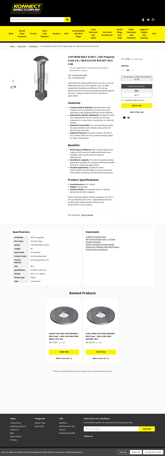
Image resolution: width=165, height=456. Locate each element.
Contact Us (14, 430)
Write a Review (87, 215)
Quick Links (39, 426)
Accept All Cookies (153, 452)
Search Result (15, 436)
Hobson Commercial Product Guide (100, 244)
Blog (12, 433)
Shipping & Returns (18, 426)
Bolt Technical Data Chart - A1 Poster (100, 239)
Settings (123, 452)
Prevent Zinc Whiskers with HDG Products (102, 247)
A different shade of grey (96, 237)
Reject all (136, 452)
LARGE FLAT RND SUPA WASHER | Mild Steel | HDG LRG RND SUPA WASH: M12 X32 (64, 336)
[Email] (124, 117)
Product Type (40, 423)
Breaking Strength (93, 242)
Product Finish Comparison (97, 249)
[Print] (128, 117)
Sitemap (13, 440)
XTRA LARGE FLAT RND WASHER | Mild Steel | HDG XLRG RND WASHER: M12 (101, 336)
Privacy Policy (15, 423)
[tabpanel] (64, 330)
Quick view (64, 315)
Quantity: (125, 66)
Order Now (64, 352)
